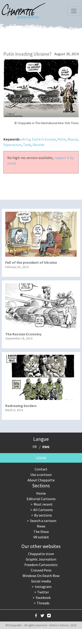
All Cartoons (43, 509)
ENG (45, 446)
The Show (41, 531)
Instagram (43, 586)
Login (41, 458)
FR (35, 446)
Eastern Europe (44, 139)
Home (41, 493)
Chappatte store (41, 553)
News (41, 526)
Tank (27, 144)
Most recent (43, 504)
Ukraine (38, 144)
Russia (73, 139)
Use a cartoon (41, 474)
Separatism (12, 144)
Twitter (43, 592)
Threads (43, 603)
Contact (41, 469)
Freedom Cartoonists (41, 564)
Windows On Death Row (41, 575)
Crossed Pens (41, 570)
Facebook (43, 597)
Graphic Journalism (41, 559)
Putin (61, 139)
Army (26, 139)
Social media (41, 581)
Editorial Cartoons (41, 498)
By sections (43, 515)
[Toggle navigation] (73, 11)
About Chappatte (41, 480)
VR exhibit (41, 537)
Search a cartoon (43, 520)
